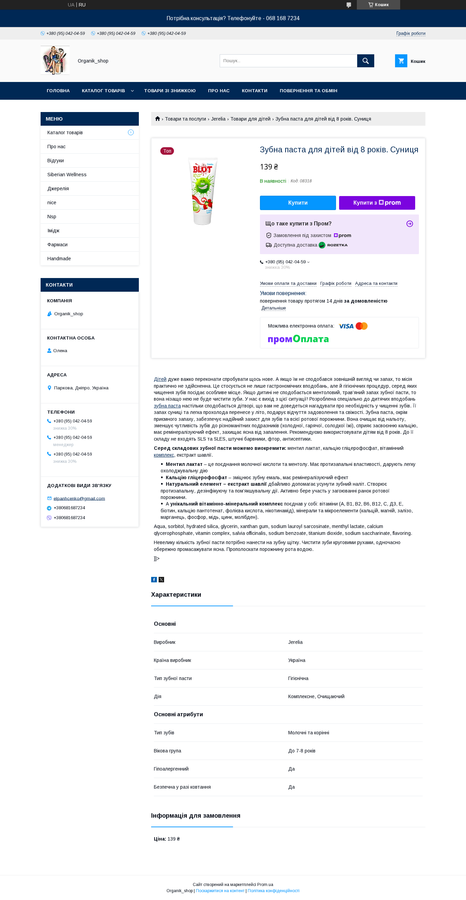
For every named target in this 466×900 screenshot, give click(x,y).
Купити (298, 203)
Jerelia (218, 119)
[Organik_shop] (55, 73)
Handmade (59, 258)
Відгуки (55, 160)
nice (51, 202)
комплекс (164, 455)
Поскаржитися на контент (220, 890)
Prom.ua (265, 884)
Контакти (254, 90)
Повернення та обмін (308, 90)
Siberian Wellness (67, 174)
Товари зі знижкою (170, 90)
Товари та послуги (185, 119)
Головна (58, 90)
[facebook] (154, 580)
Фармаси (57, 244)
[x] (161, 580)
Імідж (53, 230)
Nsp (51, 216)
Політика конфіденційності (274, 890)
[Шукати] (365, 60)
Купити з (365, 203)
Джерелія (58, 188)
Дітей (160, 379)
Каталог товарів (103, 90)
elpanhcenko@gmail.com (79, 498)
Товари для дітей (250, 119)
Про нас (219, 90)
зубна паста (167, 406)
